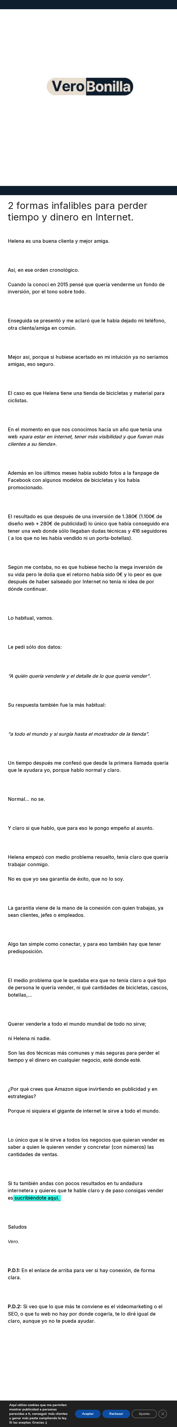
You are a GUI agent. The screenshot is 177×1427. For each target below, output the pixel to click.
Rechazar (116, 1414)
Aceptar (88, 1414)
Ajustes (144, 1414)
